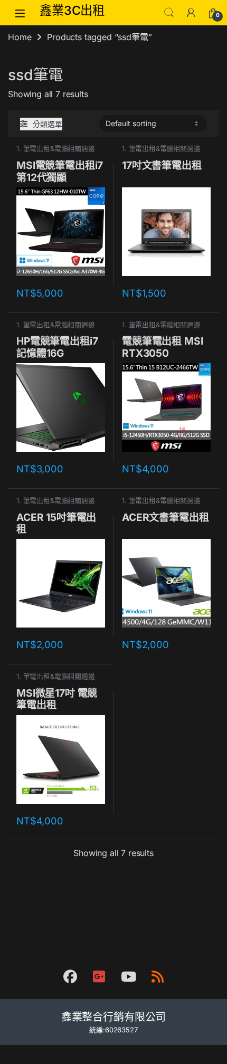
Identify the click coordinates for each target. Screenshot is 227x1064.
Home (19, 37)
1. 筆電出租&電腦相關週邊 (55, 149)
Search (169, 12)
